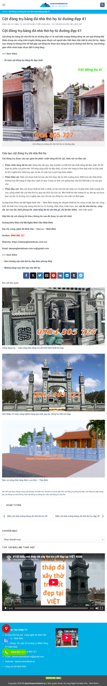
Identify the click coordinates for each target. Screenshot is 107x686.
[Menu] (3, 4)
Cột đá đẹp (57, 24)
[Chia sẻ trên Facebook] (26, 275)
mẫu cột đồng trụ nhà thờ (55, 494)
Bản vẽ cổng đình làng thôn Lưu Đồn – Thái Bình (25, 480)
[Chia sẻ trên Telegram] (81, 275)
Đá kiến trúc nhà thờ (72, 24)
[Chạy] (6, 608)
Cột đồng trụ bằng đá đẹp (74, 492)
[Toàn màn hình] (101, 608)
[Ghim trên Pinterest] (53, 275)
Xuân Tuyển (35, 24)
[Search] (102, 5)
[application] (53, 582)
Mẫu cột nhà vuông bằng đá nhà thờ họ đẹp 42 (77, 516)
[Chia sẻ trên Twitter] (40, 275)
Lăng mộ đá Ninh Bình (15, 666)
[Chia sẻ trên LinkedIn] (67, 275)
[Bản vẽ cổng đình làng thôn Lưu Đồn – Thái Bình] (53, 448)
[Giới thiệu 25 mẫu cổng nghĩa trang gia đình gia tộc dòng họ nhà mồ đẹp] (53, 382)
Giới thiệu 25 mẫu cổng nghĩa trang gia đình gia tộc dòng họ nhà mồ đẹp (36, 414)
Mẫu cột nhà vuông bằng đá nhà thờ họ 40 (27, 516)
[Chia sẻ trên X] (33, 275)
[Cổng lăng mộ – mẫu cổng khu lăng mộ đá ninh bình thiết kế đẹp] (53, 316)
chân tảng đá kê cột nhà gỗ (46, 209)
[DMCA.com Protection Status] (53, 678)
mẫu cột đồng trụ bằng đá (34, 494)
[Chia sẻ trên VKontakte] (60, 275)
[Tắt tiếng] (97, 608)
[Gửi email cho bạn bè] (47, 275)
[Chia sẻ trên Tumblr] (74, 275)
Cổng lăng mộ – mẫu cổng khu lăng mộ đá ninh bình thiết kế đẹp (33, 348)
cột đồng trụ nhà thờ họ (14, 494)
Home (4, 12)
